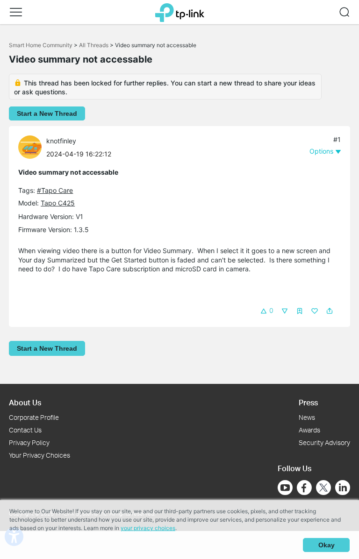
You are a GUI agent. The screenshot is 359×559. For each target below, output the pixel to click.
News (307, 417)
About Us (25, 402)
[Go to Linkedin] (342, 487)
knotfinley (61, 141)
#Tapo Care (55, 190)
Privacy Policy (29, 442)
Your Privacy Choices (39, 455)
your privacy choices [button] (148, 527)
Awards (309, 430)
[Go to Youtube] (285, 487)
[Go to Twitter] (323, 488)
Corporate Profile (34, 417)
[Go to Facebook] (304, 487)
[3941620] (32, 146)
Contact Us (25, 430)
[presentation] (30, 147)
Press (308, 402)
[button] (16, 12)
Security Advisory (324, 442)
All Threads (93, 45)
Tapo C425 (58, 203)
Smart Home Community (40, 45)
